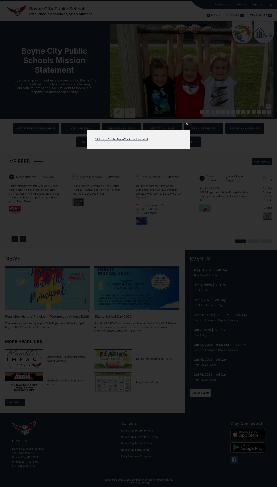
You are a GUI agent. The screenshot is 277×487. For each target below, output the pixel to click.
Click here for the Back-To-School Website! (121, 139)
